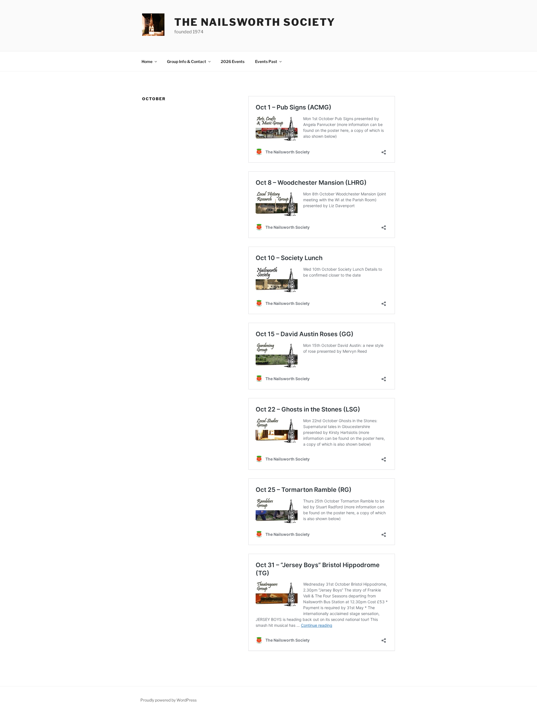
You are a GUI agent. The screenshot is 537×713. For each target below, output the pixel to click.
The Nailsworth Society (254, 22)
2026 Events (232, 61)
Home (147, 61)
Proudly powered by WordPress (168, 700)
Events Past (266, 61)
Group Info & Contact (186, 61)
